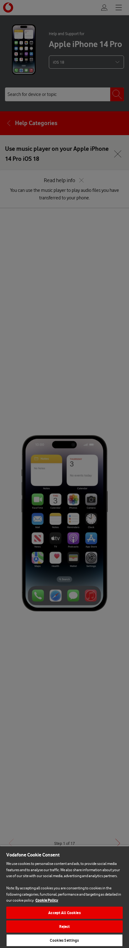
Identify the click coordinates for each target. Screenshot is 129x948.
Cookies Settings (64, 940)
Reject (64, 926)
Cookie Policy (46, 900)
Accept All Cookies (64, 912)
